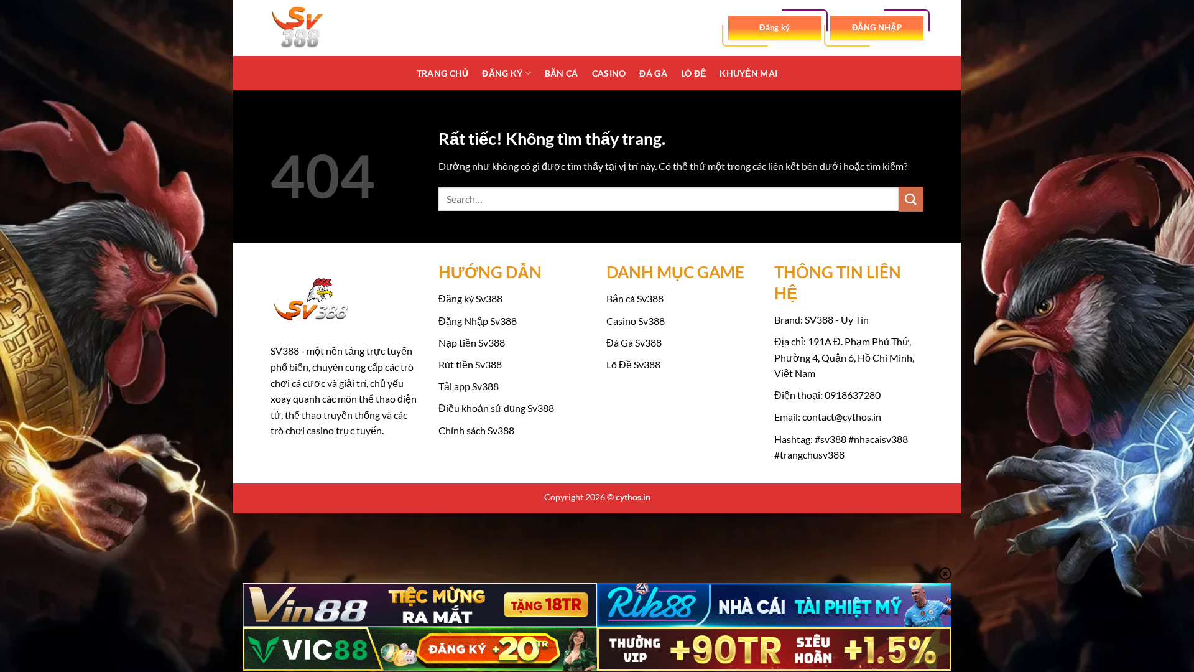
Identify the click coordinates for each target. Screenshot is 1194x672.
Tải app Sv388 (468, 386)
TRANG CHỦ (443, 73)
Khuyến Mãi (748, 73)
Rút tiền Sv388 (470, 364)
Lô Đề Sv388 (633, 364)
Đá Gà (653, 73)
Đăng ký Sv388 (470, 298)
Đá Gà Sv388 (634, 342)
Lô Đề (693, 73)
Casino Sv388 (635, 321)
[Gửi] (911, 199)
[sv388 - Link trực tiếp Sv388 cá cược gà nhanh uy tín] (333, 28)
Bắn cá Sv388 (635, 298)
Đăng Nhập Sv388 (477, 321)
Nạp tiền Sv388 (471, 342)
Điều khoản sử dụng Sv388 (496, 408)
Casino (609, 73)
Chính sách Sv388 (476, 430)
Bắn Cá (561, 73)
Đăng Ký (502, 73)
